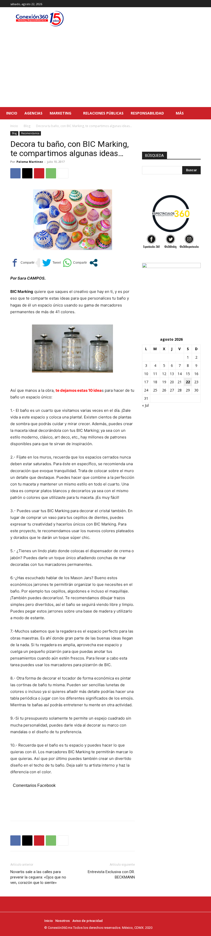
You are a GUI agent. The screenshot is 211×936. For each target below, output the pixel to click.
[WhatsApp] (51, 173)
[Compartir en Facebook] (22, 262)
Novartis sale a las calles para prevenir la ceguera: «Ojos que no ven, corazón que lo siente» (38, 877)
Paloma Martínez (29, 162)
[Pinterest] (39, 173)
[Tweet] (51, 262)
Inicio (14, 126)
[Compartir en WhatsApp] (75, 262)
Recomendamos (30, 133)
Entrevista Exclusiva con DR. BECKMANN (111, 875)
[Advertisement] (105, 68)
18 (155, 381)
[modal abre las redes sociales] (93, 262)
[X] (198, 4)
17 (146, 381)
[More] (63, 173)
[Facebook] (186, 4)
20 (172, 381)
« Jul (145, 405)
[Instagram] (192, 4)
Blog (27, 126)
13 (172, 373)
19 (164, 381)
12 (164, 373)
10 (146, 373)
